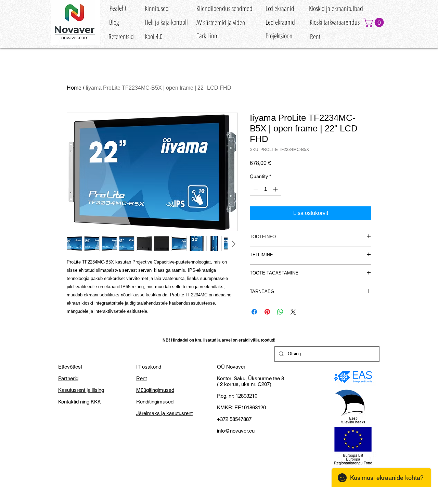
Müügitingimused (155, 390)
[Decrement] (255, 189)
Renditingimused (154, 402)
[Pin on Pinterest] (267, 312)
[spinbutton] (265, 189)
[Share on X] (293, 312)
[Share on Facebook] (254, 312)
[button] (374, 22)
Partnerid (68, 378)
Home (74, 88)
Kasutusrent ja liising (81, 390)
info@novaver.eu (236, 431)
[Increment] (276, 189)
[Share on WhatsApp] (280, 312)
